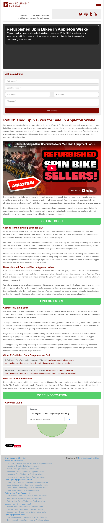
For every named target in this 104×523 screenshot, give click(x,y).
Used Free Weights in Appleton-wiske (23, 490)
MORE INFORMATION (52, 395)
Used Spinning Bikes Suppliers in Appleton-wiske (27, 485)
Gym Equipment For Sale (16, 458)
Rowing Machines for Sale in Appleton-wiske (26, 477)
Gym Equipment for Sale (88, 458)
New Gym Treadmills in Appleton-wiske (23, 466)
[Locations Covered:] (4, 4)
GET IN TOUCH (52, 221)
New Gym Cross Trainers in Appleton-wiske (25, 471)
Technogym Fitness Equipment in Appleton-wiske (28, 520)
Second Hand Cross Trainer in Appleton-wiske (26, 512)
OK (69, 419)
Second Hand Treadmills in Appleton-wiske (25, 506)
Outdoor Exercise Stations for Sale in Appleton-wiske (29, 463)
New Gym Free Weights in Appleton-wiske (25, 474)
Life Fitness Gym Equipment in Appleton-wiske (27, 517)
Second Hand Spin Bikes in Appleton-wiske (25, 509)
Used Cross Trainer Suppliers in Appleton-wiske (27, 488)
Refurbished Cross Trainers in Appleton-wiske (26, 501)
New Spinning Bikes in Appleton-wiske (23, 469)
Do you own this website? (40, 419)
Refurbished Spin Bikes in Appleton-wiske (24, 498)
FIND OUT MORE (52, 301)
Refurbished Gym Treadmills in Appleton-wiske (27, 496)
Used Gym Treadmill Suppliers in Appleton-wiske (27, 482)
